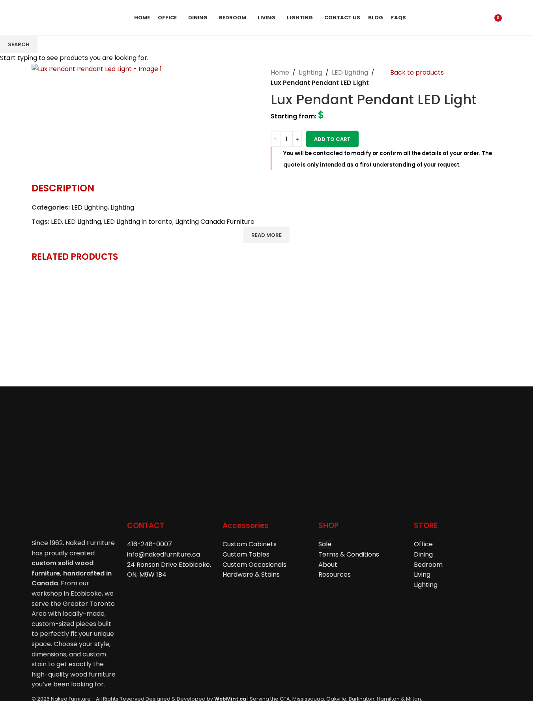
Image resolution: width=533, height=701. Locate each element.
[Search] (474, 18)
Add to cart (332, 139)
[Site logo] (75, 17)
